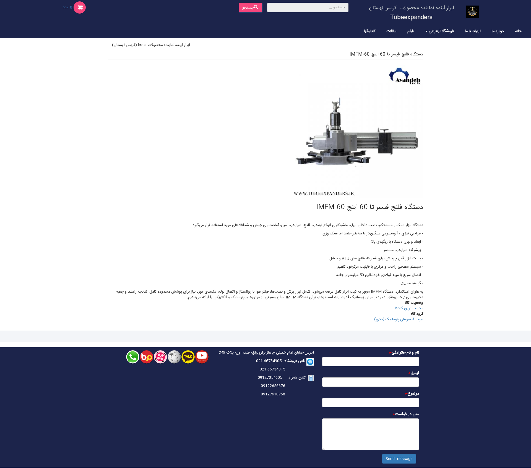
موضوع (413, 394)
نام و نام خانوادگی (405, 353)
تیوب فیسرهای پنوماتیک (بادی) (398, 319)
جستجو (248, 7)
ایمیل (415, 373)
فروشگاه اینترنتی (441, 31)
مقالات (391, 31)
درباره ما (498, 31)
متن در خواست (407, 414)
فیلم (410, 31)
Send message (399, 459)
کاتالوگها (369, 31)
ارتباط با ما (473, 31)
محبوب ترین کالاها (409, 308)
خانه (518, 31)
